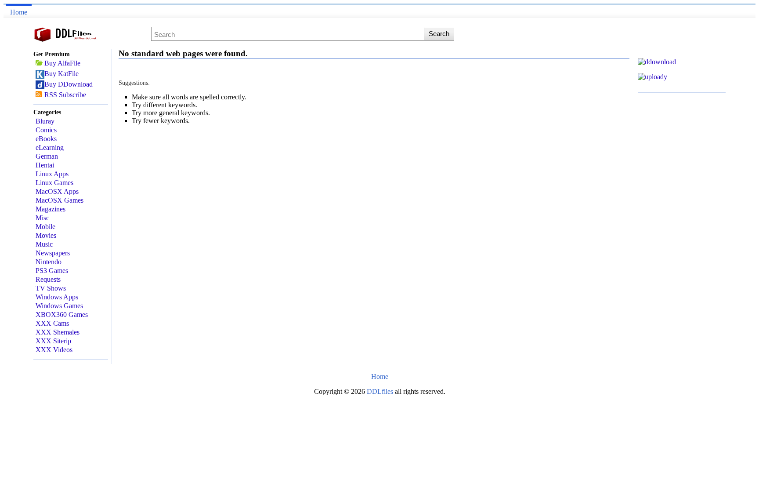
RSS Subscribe (65, 94)
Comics (46, 130)
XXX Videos (54, 349)
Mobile (45, 226)
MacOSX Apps (57, 191)
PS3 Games (52, 270)
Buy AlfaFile (62, 63)
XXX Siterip (53, 341)
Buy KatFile (61, 73)
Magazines (50, 209)
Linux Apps (52, 174)
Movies (46, 235)
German (47, 156)
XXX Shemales (58, 332)
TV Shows (51, 288)
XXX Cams (52, 323)
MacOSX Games (59, 200)
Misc (42, 218)
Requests (48, 279)
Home (18, 12)
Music (44, 244)
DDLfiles (381, 391)
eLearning (50, 147)
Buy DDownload (68, 84)
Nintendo (48, 262)
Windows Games (59, 305)
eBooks (46, 138)
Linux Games (54, 182)
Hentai (45, 165)
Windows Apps (57, 297)
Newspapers (53, 253)
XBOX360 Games (62, 314)
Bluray (45, 121)
